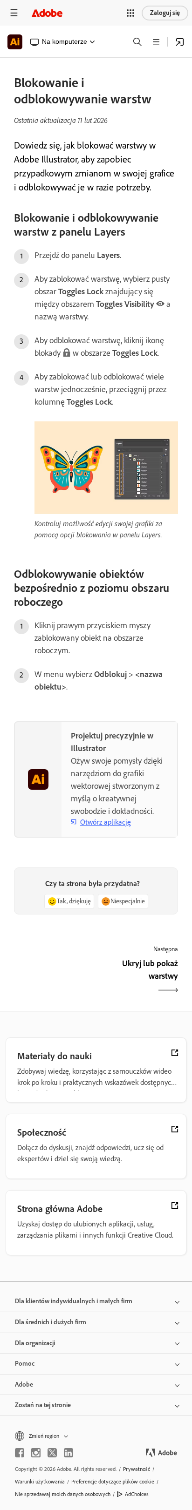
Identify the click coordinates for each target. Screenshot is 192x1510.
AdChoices (137, 1494)
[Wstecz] (54, 977)
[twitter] (52, 1452)
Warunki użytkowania (40, 1481)
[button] (130, 13)
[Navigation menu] (14, 13)
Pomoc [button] (24, 1364)
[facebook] (19, 1452)
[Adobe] (47, 13)
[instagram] (36, 1452)
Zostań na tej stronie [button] (43, 1405)
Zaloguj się (165, 13)
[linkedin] (68, 1452)
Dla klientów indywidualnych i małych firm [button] (73, 1301)
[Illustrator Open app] (180, 42)
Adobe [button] (24, 1384)
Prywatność (136, 1469)
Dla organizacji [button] (35, 1343)
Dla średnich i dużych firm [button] (50, 1322)
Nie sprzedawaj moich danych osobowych (62, 1494)
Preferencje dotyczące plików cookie (112, 1481)
